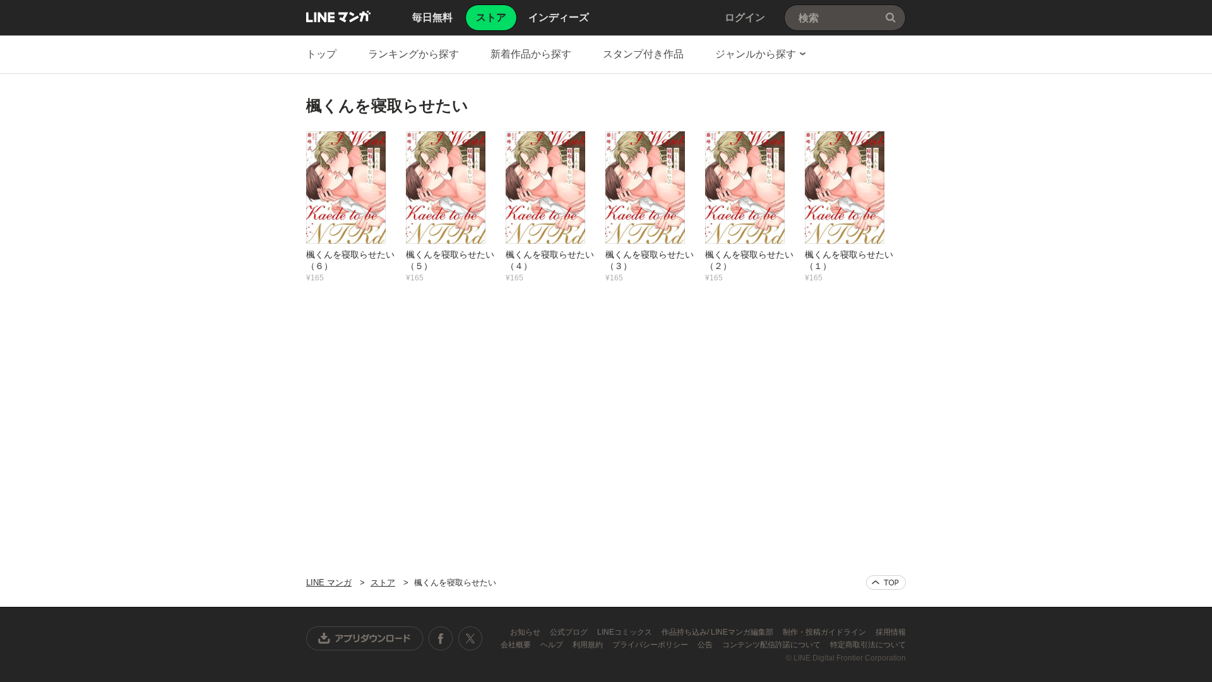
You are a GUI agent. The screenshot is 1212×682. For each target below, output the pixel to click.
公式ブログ (570, 632)
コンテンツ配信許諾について (772, 644)
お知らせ (526, 632)
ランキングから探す (413, 54)
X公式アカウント (470, 638)
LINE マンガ (338, 16)
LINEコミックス (625, 632)
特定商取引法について (868, 644)
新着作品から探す (530, 54)
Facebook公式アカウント (440, 638)
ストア (383, 582)
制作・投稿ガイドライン (825, 632)
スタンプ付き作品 (643, 54)
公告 (706, 644)
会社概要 (517, 644)
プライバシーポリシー (651, 644)
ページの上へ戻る (886, 582)
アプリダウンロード (365, 638)
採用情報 (891, 632)
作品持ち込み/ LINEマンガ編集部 (718, 632)
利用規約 (589, 644)
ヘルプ (552, 644)
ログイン (745, 17)
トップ (321, 54)
